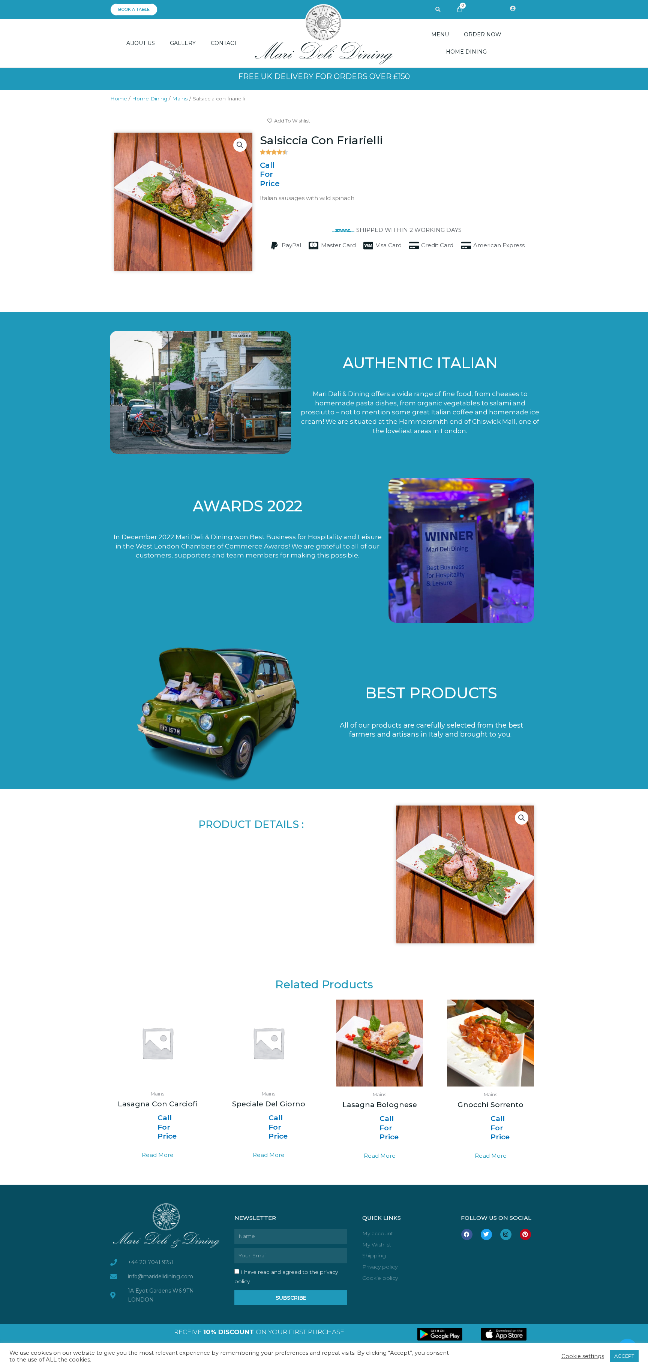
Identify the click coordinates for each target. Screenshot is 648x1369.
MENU (440, 34)
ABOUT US (140, 43)
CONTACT (224, 43)
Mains (180, 99)
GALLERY (183, 43)
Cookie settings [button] (582, 1356)
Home (118, 99)
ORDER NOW (482, 34)
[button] (438, 9)
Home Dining (149, 99)
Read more (158, 1154)
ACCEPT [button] (624, 1356)
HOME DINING (466, 51)
